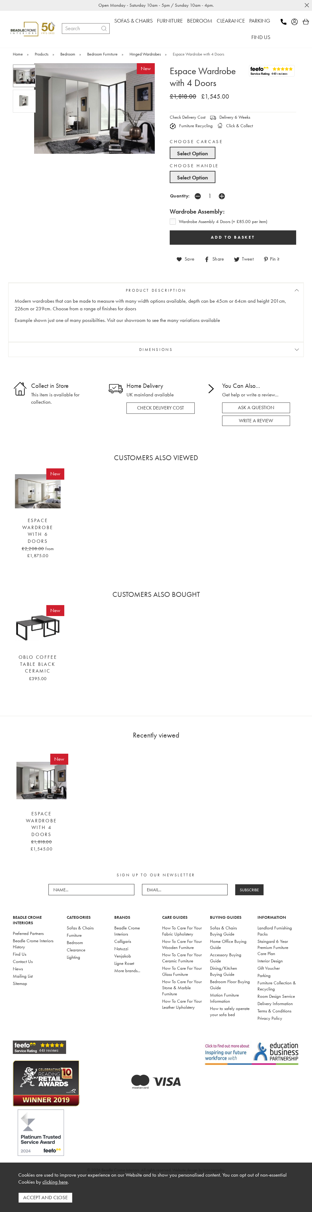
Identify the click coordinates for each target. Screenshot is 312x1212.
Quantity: (180, 196)
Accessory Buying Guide (225, 958)
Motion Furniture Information (224, 998)
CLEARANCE (231, 20)
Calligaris (122, 941)
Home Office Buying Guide (228, 944)
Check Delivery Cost (187, 117)
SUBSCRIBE (249, 890)
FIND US (260, 37)
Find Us (19, 954)
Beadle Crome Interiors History (33, 944)
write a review (256, 421)
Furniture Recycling (195, 126)
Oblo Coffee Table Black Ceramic (38, 664)
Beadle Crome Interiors (127, 931)
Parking (264, 975)
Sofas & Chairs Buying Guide (223, 931)
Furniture (74, 935)
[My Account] (296, 22)
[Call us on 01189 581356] (285, 22)
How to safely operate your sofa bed (230, 1011)
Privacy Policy (269, 1018)
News (18, 969)
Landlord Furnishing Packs (274, 931)
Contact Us (23, 961)
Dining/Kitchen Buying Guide (223, 971)
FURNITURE (170, 20)
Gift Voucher (268, 968)
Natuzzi (121, 949)
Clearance (76, 950)
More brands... (127, 971)
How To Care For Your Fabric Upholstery (182, 931)
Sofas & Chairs (80, 928)
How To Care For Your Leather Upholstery (182, 1004)
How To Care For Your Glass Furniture (182, 971)
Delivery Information (275, 1004)
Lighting (73, 957)
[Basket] (306, 21)
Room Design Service (276, 996)
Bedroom (75, 943)
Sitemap (20, 983)
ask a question (256, 408)
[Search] (104, 28)
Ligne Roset (124, 963)
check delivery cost (160, 408)
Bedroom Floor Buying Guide (230, 985)
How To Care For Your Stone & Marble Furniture (182, 988)
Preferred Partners (28, 933)
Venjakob (122, 956)
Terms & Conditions (274, 1011)
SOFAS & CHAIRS (133, 20)
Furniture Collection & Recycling (276, 986)
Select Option (192, 153)
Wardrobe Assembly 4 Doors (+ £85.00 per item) (223, 221)
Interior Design (270, 961)
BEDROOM (199, 20)
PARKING (259, 20)
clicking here (55, 1182)
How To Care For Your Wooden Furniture (182, 944)
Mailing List (23, 976)
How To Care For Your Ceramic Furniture (182, 958)
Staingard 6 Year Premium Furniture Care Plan (272, 947)
